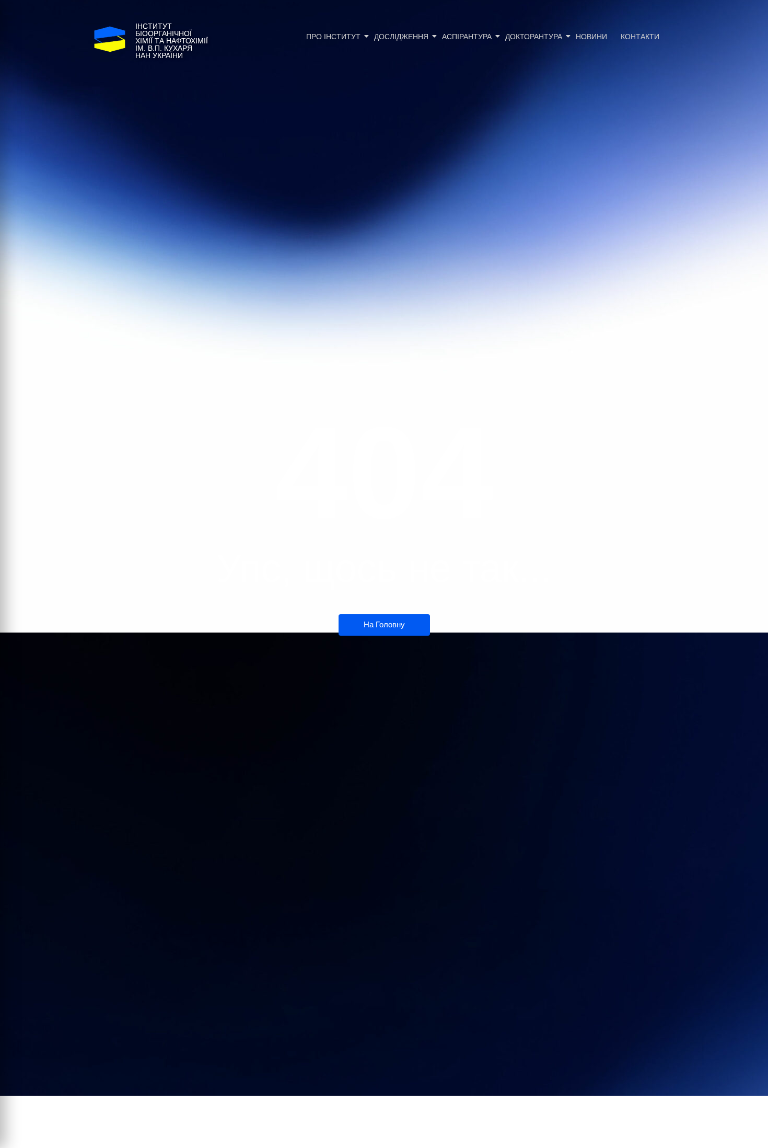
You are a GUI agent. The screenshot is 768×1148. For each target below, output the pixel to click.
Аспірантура (467, 36)
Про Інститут (333, 36)
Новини (591, 36)
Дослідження (401, 36)
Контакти (640, 36)
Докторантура (533, 36)
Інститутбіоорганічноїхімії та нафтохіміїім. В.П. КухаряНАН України (171, 41)
